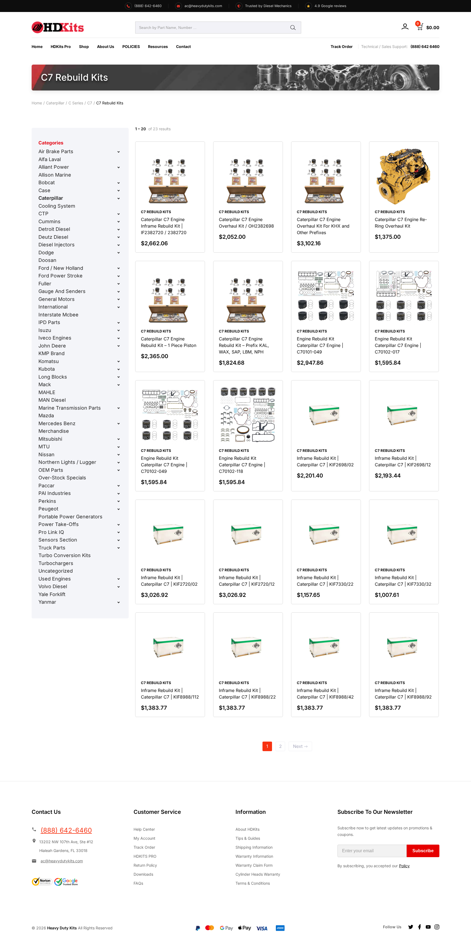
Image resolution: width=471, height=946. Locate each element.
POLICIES (131, 46)
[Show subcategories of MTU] (118, 447)
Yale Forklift (51, 594)
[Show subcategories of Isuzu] (118, 330)
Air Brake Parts (55, 151)
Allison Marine (54, 175)
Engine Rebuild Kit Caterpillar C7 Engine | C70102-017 (398, 345)
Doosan (47, 260)
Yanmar (47, 602)
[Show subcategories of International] (118, 307)
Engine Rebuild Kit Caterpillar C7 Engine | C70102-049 (164, 464)
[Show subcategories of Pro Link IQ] (118, 532)
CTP (43, 213)
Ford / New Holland (60, 268)
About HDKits (247, 829)
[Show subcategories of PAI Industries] (118, 493)
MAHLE (46, 392)
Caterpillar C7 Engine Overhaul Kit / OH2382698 (246, 223)
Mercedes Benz (57, 423)
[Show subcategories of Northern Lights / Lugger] (118, 462)
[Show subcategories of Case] (118, 190)
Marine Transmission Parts (69, 408)
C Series (75, 103)
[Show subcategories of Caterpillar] (118, 198)
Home (37, 46)
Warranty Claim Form (254, 865)
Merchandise (53, 431)
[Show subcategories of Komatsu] (118, 361)
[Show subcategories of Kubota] (118, 369)
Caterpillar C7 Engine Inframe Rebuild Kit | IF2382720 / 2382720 (163, 226)
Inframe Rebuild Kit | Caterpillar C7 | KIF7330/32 (403, 581)
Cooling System (56, 206)
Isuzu (44, 330)
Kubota (46, 369)
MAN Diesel (52, 400)
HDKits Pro (61, 46)
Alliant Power (53, 167)
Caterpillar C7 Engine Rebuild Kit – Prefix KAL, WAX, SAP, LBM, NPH (244, 345)
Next (298, 746)
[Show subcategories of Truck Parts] (118, 548)
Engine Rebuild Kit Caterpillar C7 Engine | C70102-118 (242, 464)
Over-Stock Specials (62, 477)
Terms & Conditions (252, 883)
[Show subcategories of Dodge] (118, 252)
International (53, 307)
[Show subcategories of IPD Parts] (118, 322)
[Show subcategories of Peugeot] (118, 509)
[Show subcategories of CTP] (118, 214)
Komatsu (48, 361)
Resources (158, 46)
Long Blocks (52, 377)
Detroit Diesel (54, 229)
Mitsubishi (50, 439)
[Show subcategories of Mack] (118, 385)
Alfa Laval (49, 159)
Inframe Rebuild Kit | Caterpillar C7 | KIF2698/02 (325, 461)
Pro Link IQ (51, 532)
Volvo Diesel (52, 586)
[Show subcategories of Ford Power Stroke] (118, 276)
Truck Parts (51, 548)
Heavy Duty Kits (62, 928)
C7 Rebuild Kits (156, 212)
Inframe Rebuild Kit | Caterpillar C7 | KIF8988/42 (325, 694)
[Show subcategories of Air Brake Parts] (118, 152)
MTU (44, 446)
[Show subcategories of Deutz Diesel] (118, 237)
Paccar (46, 485)
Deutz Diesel (53, 237)
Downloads (143, 874)
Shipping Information (254, 847)
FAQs (138, 883)
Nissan (46, 454)
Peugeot (48, 509)
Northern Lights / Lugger (67, 462)
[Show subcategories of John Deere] (118, 346)
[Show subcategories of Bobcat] (118, 183)
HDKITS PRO (145, 856)
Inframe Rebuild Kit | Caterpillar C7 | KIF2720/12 (247, 581)
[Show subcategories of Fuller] (118, 283)
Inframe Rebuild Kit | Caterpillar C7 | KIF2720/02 (169, 581)
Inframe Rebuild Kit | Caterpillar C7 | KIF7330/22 (325, 581)
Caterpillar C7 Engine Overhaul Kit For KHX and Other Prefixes (323, 226)
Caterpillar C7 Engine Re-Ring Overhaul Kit (401, 223)
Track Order (342, 46)
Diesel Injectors (56, 244)
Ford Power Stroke (60, 276)
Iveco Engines (54, 338)
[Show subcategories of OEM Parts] (118, 470)
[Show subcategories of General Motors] (118, 299)
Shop (84, 46)
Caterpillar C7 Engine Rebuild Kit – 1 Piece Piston (168, 342)
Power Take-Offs (58, 524)
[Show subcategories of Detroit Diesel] (118, 229)
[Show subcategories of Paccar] (118, 485)
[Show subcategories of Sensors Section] (118, 540)
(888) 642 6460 (424, 46)
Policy (404, 865)
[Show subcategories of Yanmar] (118, 602)
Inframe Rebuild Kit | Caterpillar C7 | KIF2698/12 (403, 461)
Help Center (144, 829)
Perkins (47, 501)
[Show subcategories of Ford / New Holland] (118, 268)
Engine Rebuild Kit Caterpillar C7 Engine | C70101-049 (320, 345)
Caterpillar (55, 103)
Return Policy (145, 865)
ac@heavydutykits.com (62, 861)
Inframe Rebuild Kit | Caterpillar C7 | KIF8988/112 (170, 694)
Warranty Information (254, 856)
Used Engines (54, 579)
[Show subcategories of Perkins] (118, 501)
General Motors (56, 299)
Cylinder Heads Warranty (257, 874)
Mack (44, 384)
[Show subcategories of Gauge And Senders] (118, 291)
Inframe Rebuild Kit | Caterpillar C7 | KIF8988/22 (247, 694)
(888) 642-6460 (66, 830)
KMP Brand (51, 353)
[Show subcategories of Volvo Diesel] (118, 587)
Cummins (49, 221)
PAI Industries (54, 493)
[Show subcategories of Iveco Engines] (118, 338)
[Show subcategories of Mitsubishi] (118, 439)
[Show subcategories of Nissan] (118, 454)
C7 (89, 103)
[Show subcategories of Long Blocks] (118, 377)
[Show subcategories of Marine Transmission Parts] (118, 408)
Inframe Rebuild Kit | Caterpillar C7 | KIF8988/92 (403, 694)
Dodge (46, 252)
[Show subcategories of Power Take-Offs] (118, 524)
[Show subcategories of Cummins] (118, 221)
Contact (183, 46)
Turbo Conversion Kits (64, 555)
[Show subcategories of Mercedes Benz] (118, 423)
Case (44, 190)
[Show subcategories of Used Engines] (118, 579)
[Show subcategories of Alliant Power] (118, 167)
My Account (144, 838)
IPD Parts (49, 322)
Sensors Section (57, 540)
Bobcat (46, 182)
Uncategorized (55, 571)
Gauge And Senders (62, 291)
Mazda (46, 415)
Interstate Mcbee (58, 315)
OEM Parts (50, 470)
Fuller (44, 283)
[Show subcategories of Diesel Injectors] (118, 245)
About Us (105, 46)
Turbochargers (55, 563)
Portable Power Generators (70, 516)
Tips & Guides (247, 838)
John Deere (52, 346)
